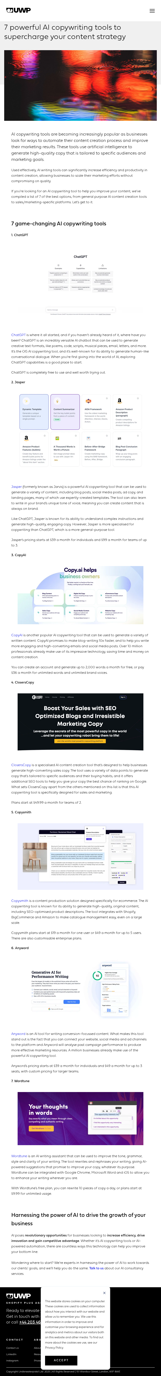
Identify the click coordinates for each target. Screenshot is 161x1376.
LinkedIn (11, 1354)
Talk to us (96, 1268)
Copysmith (19, 901)
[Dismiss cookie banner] (104, 1293)
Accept (61, 1360)
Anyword (18, 1034)
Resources (40, 1354)
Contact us (12, 1348)
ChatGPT (18, 335)
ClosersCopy (21, 765)
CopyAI (16, 635)
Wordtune (19, 1156)
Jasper (16, 487)
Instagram (12, 1361)
